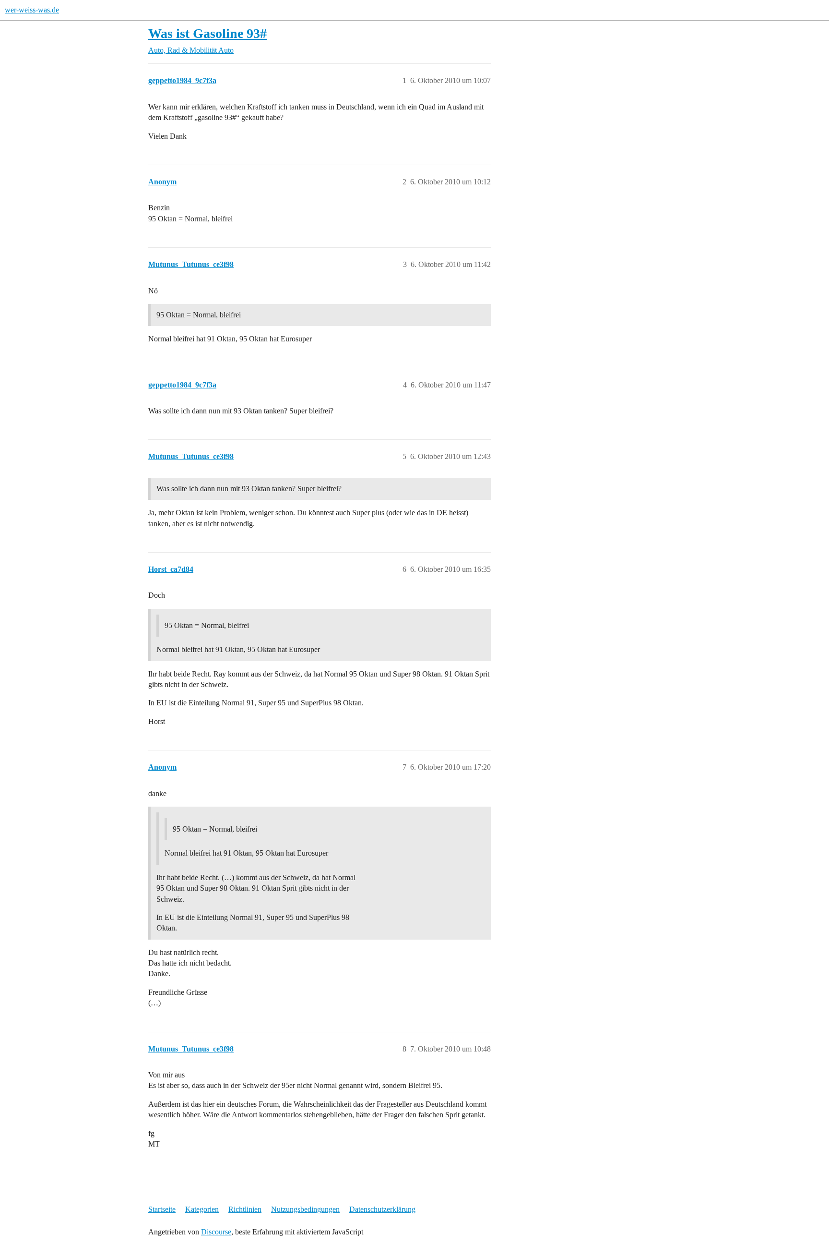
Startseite (162, 1209)
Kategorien (202, 1209)
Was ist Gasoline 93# (207, 33)
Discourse (216, 1232)
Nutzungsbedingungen (305, 1209)
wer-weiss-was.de (32, 10)
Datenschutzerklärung (382, 1209)
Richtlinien (244, 1209)
